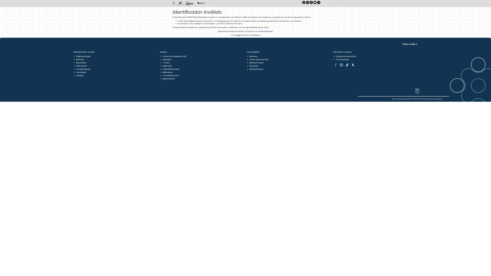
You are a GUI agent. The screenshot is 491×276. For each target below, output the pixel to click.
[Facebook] (335, 65)
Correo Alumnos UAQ (258, 59)
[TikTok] (347, 65)
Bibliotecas (167, 72)
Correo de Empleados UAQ (174, 56)
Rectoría (80, 59)
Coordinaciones (83, 69)
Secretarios (81, 62)
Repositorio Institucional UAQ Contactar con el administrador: (245, 31)
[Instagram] (341, 65)
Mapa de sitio (169, 78)
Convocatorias (342, 59)
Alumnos (253, 56)
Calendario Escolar (171, 69)
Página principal (83, 56)
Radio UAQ (167, 66)
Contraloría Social (171, 75)
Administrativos (256, 69)
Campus (80, 75)
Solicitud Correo (256, 62)
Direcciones (81, 66)
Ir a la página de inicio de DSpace (245, 35)
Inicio (202, 3)
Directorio (167, 59)
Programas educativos (346, 56)
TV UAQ (166, 62)
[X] (353, 65)
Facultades (81, 72)
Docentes (253, 66)
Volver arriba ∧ (409, 44)
